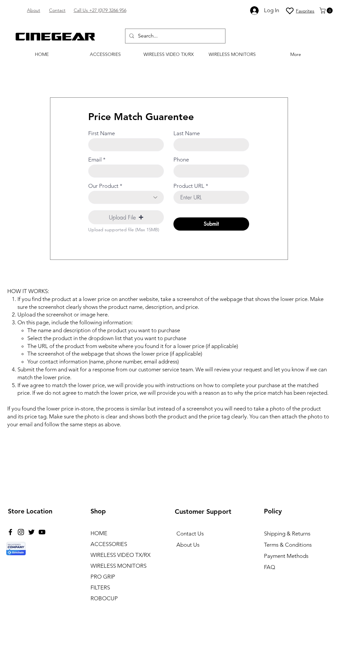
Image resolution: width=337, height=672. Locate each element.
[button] (327, 10)
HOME (99, 533)
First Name (101, 133)
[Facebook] (10, 532)
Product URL (188, 186)
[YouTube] (42, 532)
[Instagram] (21, 532)
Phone (181, 159)
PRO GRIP (103, 576)
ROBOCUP (104, 598)
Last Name (186, 133)
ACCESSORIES (109, 544)
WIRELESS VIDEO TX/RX (120, 555)
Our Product (103, 186)
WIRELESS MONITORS (118, 565)
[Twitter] (31, 532)
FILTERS (100, 587)
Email (95, 159)
